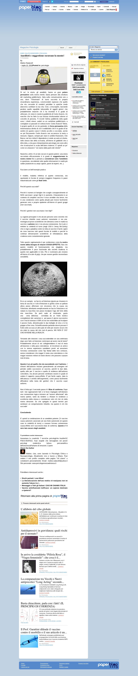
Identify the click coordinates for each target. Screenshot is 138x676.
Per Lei (47, 9)
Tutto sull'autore (96, 91)
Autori (70, 47)
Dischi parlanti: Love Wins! (33, 478)
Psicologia (75, 150)
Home (22, 1)
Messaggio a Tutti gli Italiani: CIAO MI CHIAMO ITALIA (43, 486)
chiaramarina (110, 83)
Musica (70, 6)
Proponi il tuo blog (98, 57)
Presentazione (44, 663)
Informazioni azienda (46, 667)
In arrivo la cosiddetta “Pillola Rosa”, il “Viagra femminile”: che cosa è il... (43, 555)
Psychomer (25, 58)
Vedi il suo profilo (78, 87)
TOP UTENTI (106, 65)
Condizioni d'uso (44, 665)
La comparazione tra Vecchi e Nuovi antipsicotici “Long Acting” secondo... (42, 580)
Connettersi (104, 1)
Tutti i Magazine (111, 9)
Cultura (55, 6)
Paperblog (30, 8)
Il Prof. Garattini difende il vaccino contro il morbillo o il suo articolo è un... (44, 630)
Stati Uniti (75, 138)
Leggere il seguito (44, 520)
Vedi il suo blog (78, 89)
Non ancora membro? (99, 55)
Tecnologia (91, 6)
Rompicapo (114, 98)
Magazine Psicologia (29, 47)
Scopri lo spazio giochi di (99, 128)
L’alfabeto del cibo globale (36, 509)
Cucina (61, 9)
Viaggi (83, 6)
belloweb (108, 79)
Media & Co (84, 9)
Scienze (76, 9)
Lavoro (101, 9)
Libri (76, 6)
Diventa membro (109, 91)
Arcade (94, 98)
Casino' (104, 98)
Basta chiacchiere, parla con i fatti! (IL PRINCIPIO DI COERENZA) (42, 604)
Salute (68, 9)
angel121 (109, 69)
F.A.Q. (61, 665)
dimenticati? (111, 1)
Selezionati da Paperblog (78, 54)
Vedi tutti (76, 122)
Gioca (107, 105)
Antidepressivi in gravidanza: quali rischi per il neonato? (44, 531)
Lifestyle (93, 9)
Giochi (62, 47)
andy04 (108, 74)
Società (47, 6)
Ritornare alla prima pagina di (37, 496)
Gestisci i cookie (63, 667)
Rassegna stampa (64, 663)
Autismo (75, 130)
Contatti (23, 665)
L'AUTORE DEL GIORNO (94, 66)
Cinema (62, 6)
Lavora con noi (25, 667)
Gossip (114, 6)
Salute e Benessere (77, 153)
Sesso (54, 9)
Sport (98, 6)
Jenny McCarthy (77, 134)
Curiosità (106, 6)
